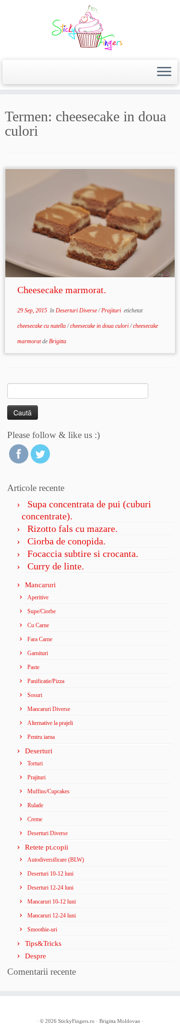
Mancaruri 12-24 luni (51, 915)
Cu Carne (38, 625)
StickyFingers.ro (76, 1021)
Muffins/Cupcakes (48, 791)
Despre (35, 956)
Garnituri (37, 653)
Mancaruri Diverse (48, 709)
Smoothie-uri (42, 929)
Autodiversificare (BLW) (55, 859)
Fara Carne (39, 639)
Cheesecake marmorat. (61, 289)
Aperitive (37, 597)
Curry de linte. (55, 566)
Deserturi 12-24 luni (50, 887)
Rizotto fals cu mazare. (72, 528)
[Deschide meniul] (164, 72)
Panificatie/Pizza (45, 681)
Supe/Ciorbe (41, 611)
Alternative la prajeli (50, 723)
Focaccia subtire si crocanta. (82, 553)
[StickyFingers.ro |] (90, 28)
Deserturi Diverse (77, 310)
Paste (33, 667)
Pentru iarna (41, 737)
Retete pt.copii (46, 847)
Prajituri (111, 310)
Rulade (35, 805)
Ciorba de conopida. (66, 541)
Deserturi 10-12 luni (50, 873)
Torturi (35, 763)
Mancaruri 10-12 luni (51, 901)
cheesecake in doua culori (100, 326)
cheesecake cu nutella (42, 326)
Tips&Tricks (43, 943)
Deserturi (38, 751)
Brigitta (57, 341)
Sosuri (34, 695)
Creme (34, 819)
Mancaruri (40, 585)
